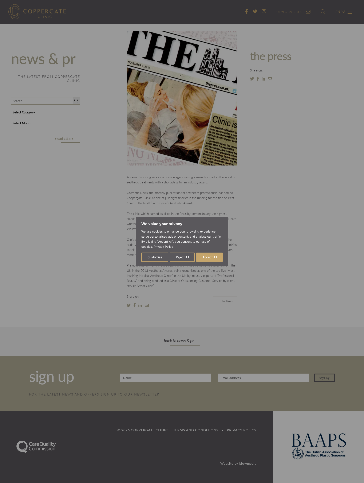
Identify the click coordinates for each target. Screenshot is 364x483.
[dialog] (182, 241)
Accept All (209, 257)
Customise (154, 257)
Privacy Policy (163, 246)
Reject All (182, 257)
